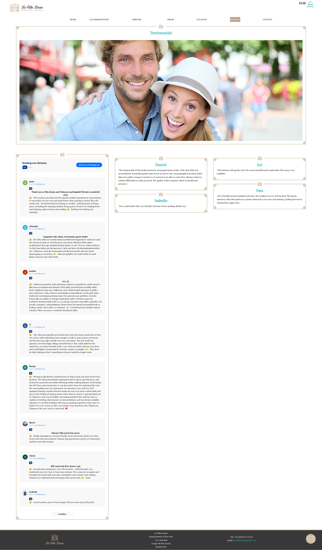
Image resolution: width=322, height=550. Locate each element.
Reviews (235, 19)
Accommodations (99, 19)
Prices (170, 19)
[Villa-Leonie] (26, 7)
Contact (267, 19)
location (201, 19)
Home (73, 19)
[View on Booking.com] (25, 182)
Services (136, 19)
